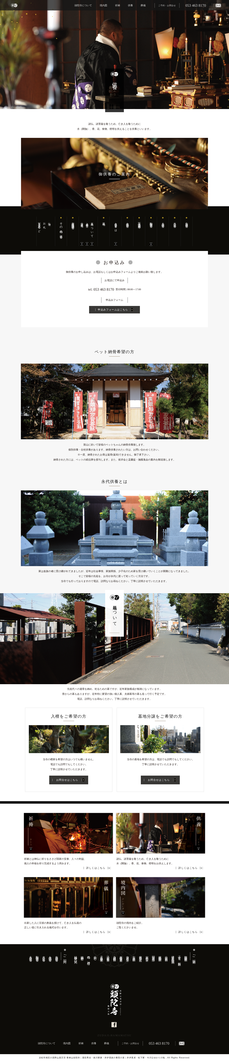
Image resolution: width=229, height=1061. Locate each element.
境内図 (103, 5)
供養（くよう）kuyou (160, 833)
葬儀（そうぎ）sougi (68, 897)
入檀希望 (87, 222)
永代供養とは (115, 226)
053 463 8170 (195, 5)
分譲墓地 (82, 222)
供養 (130, 5)
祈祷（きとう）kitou (68, 833)
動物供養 (151, 222)
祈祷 (117, 5)
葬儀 (143, 5)
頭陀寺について (83, 5)
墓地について (92, 229)
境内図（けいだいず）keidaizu (160, 897)
